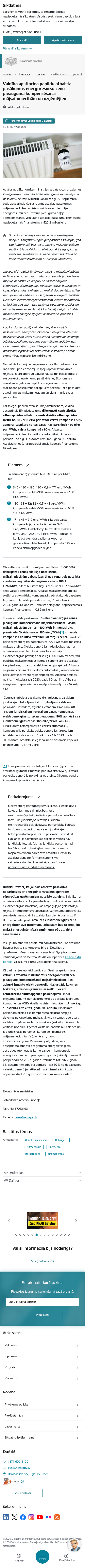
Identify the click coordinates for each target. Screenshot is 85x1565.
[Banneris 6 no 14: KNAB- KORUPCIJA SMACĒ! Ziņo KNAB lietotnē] (42, 1220)
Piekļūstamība (14, 1415)
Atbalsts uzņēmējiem (36, 1140)
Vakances (11, 1345)
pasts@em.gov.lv (19, 1468)
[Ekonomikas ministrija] (42, 66)
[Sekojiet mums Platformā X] (14, 1517)
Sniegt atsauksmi (42, 1261)
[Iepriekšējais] (9, 1220)
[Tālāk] (76, 1220)
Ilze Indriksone (32, 1153)
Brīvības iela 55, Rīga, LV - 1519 (28, 1474)
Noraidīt (22, 40)
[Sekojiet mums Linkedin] (6, 1517)
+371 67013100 (18, 1461)
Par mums (11, 1378)
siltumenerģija (56, 1153)
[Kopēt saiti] (27, 465)
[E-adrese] (11, 1481)
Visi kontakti (23, 1493)
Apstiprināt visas (63, 40)
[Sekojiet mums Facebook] (23, 1517)
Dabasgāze (61, 1140)
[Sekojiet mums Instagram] (31, 1517)
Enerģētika (54, 1146)
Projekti (10, 1367)
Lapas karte (12, 1426)
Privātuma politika (16, 1404)
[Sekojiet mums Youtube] (40, 1517)
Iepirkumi (11, 1356)
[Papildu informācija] (22, 1481)
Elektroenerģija (33, 1146)
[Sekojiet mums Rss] (57, 1517)
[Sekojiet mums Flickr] (48, 1517)
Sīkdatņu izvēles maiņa (20, 1437)
